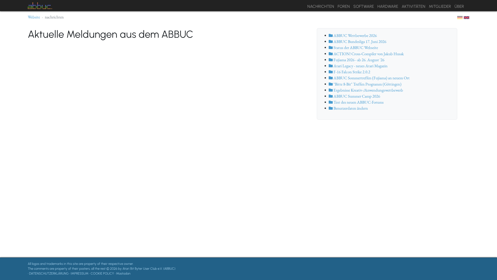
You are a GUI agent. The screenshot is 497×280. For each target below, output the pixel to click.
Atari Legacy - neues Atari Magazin (360, 65)
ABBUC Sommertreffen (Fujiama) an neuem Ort (371, 77)
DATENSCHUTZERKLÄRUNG (49, 273)
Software (363, 6)
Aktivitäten (413, 6)
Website (34, 17)
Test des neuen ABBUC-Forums (358, 102)
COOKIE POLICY (102, 273)
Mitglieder (440, 6)
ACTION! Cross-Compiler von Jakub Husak (368, 53)
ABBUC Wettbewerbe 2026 (355, 35)
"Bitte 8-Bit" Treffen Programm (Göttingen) (367, 84)
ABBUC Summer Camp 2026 (356, 96)
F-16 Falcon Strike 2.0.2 (351, 71)
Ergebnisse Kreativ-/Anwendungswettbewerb (368, 90)
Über (459, 6)
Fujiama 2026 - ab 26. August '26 (358, 59)
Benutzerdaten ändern (350, 108)
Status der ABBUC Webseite (355, 47)
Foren (344, 6)
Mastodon (123, 273)
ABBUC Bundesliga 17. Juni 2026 (359, 41)
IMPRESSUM (80, 273)
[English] (466, 17)
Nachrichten (320, 6)
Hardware (387, 6)
